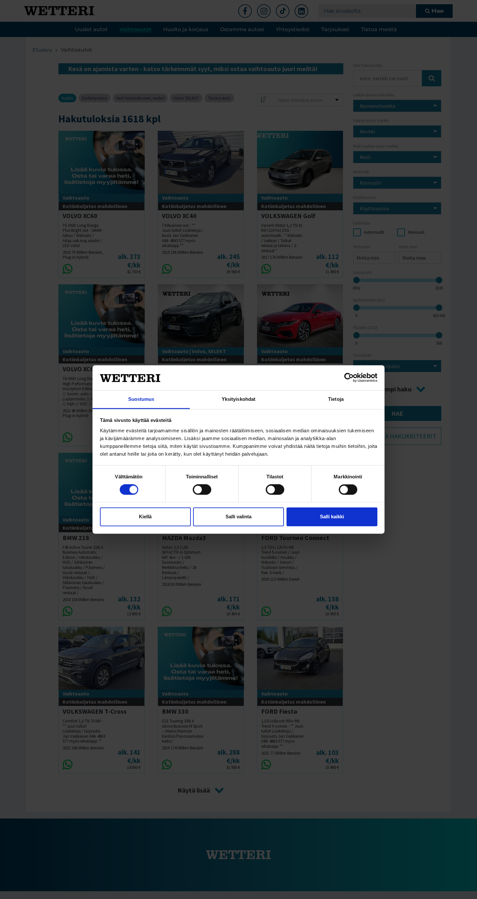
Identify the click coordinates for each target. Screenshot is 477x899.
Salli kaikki (332, 516)
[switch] (202, 490)
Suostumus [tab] (141, 399)
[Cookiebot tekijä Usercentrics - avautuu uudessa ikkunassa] (349, 378)
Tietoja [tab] (336, 399)
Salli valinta (238, 516)
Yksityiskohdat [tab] (238, 399)
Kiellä (145, 516)
